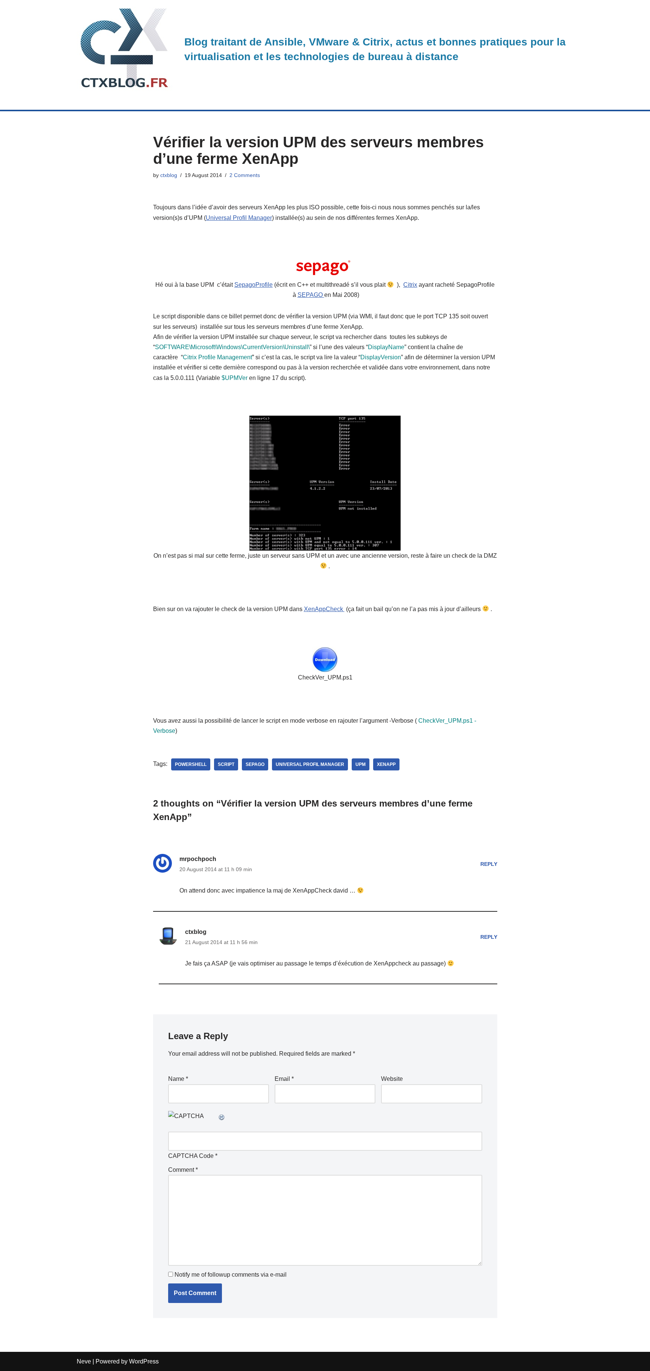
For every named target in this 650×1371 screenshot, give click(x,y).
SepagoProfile (253, 284)
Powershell (191, 764)
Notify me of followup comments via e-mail (231, 1274)
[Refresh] (222, 1116)
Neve (84, 1361)
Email (284, 1079)
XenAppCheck (324, 609)
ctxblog (168, 175)
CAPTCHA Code (191, 1156)
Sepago (255, 764)
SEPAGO (311, 295)
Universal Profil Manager (239, 218)
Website (392, 1079)
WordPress (144, 1361)
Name (178, 1079)
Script (226, 764)
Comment (183, 1170)
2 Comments (244, 175)
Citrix (410, 284)
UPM (360, 764)
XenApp (386, 764)
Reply (488, 864)
